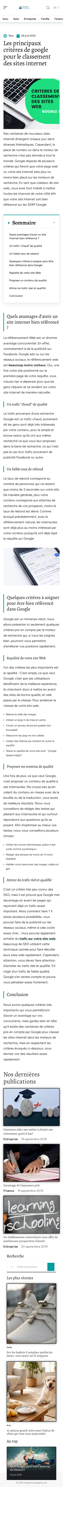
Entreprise (10, 1139)
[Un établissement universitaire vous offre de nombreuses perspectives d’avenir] (31, 1214)
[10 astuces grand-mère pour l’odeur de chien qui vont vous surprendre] (31, 1391)
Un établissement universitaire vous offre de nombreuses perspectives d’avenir (30, 1239)
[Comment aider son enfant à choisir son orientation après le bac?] (31, 1107)
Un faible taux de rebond (24, 253)
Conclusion (16, 295)
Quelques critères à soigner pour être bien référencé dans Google (31, 263)
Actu (9, 1425)
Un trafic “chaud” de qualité (25, 245)
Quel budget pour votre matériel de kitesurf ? (30, 1468)
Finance (8, 1190)
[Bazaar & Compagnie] (24, 7)
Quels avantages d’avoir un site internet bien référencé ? (27, 236)
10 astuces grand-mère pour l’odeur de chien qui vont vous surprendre (30, 1432)
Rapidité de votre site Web (25, 272)
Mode (9, 1347)
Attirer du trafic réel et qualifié (27, 288)
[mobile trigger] (6, 7)
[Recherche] (48, 7)
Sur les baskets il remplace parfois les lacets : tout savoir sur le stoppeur (29, 1354)
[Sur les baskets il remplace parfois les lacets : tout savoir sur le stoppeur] (31, 1313)
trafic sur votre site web (37, 939)
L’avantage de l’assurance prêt (21, 1185)
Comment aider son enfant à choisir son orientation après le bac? (28, 1131)
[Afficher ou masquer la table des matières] (45, 223)
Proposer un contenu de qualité (28, 280)
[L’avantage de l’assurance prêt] (31, 1163)
